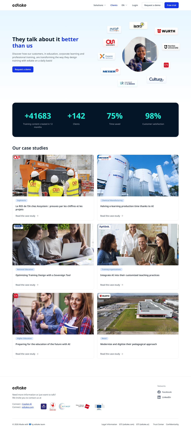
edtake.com (28, 407)
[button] (99, 5)
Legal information (109, 424)
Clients (113, 5)
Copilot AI (27, 404)
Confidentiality (172, 424)
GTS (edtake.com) (126, 424)
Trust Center (158, 424)
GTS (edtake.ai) (142, 424)
